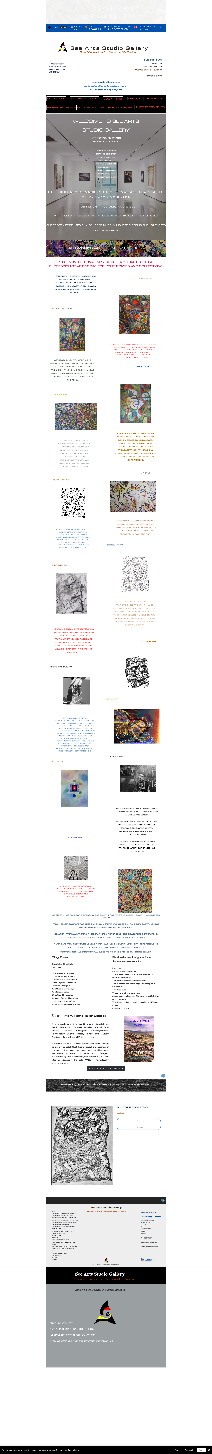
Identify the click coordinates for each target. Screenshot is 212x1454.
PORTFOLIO (55, 1238)
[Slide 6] (111, 22)
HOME (53, 1211)
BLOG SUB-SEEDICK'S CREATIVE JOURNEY (64, 1246)
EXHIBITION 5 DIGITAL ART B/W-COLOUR (64, 1222)
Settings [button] (178, 1450)
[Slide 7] (114, 22)
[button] (161, 27)
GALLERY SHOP (56, 1235)
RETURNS (55, 1258)
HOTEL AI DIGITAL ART (58, 1229)
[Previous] (49, 12)
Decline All (189, 1450)
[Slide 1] (97, 22)
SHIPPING (54, 1260)
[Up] (163, 1076)
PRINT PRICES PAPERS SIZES (60, 1240)
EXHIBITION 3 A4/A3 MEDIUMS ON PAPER (64, 1218)
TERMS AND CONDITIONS (59, 1253)
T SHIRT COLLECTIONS (58, 1233)
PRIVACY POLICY (56, 1255)
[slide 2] (100, 22)
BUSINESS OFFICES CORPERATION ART (63, 1231)
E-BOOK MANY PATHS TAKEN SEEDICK (63, 1249)
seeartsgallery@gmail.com (106, 82)
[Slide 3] (103, 22)
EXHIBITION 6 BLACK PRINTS (60, 1224)
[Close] (209, 1450)
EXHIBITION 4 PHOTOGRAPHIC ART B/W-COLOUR (65, 1220)
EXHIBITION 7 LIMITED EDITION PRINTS (63, 1227)
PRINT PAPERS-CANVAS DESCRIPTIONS (63, 1242)
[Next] (163, 12)
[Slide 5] (108, 22)
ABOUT (54, 1244)
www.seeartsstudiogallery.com (106, 89)
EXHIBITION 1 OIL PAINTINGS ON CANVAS (64, 1213)
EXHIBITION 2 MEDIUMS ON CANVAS (62, 1216)
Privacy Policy (73, 1450)
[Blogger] (49, 27)
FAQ (53, 1251)
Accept (201, 1450)
